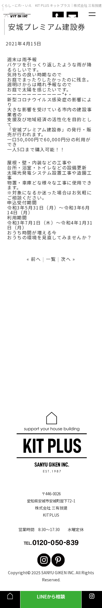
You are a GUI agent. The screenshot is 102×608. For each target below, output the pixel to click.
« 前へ (34, 258)
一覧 (51, 258)
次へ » (68, 258)
